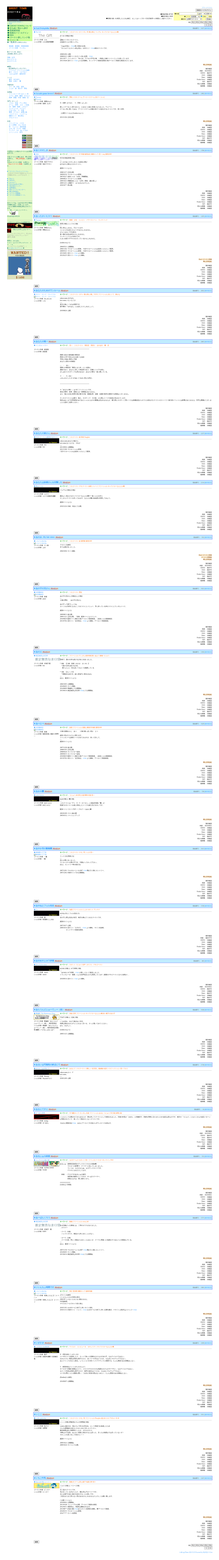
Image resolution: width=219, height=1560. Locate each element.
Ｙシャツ (15, 127)
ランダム (23, 48)
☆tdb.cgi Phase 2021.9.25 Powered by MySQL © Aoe (195, 1552)
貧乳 (22, 87)
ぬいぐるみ (24, 130)
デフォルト (12, 70)
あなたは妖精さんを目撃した (49, 482)
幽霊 (21, 96)
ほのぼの (16, 79)
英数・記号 (11, 57)
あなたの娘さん (43, 433)
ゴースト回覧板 (15, 193)
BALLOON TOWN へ (16, 22)
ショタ (11, 88)
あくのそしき (42, 150)
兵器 (22, 110)
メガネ (22, 123)
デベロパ (16, 112)
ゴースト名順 (13, 48)
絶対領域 (23, 127)
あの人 (39, 652)
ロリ (10, 87)
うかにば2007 (13, 74)
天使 (19, 97)
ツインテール (13, 123)
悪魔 (14, 97)
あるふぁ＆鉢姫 (43, 1156)
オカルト (27, 96)
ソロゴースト (13, 114)
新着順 (17, 46)
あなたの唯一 (42, 341)
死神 (10, 97)
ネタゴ (15, 72)
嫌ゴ (10, 72)
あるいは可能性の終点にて (48, 1064)
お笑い (15, 81)
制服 (24, 128)
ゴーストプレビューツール (19, 171)
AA (17, 130)
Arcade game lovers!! (45, 93)
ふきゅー (25, 107)
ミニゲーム (23, 114)
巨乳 (18, 87)
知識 (18, 107)
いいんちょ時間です (45, 1287)
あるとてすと (42, 1109)
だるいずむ (12, 110)
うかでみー (23, 72)
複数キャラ (12, 116)
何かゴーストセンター (17, 189)
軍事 (10, 112)
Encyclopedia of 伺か (16, 184)
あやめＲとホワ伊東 (45, 961)
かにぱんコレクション (15, 248)
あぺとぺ (40, 723)
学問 (16, 105)
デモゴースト (13, 118)
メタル (11, 103)
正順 (204, 16)
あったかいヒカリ (44, 216)
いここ (39, 1414)
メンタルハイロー (42, 345)
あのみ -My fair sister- (45, 537)
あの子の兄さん (43, 588)
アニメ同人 (23, 103)
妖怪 (16, 96)
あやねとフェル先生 (45, 906)
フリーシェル (21, 70)
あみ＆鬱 (40, 791)
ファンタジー (13, 94)
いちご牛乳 (41, 1478)
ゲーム (11, 105)
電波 (10, 81)
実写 (21, 132)
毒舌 (10, 79)
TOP (10, 24)
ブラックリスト (207, 7)
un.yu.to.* (13, 182)
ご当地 (26, 105)
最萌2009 (23, 74)
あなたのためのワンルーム (48, 290)
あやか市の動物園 (44, 848)
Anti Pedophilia (42, 28)
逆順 (210, 16)
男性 (25, 88)
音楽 (16, 103)
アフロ (18, 128)
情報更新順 (25, 46)
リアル (11, 96)
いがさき (40, 1343)
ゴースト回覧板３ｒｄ (17, 195)
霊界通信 (13, 188)
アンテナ (12, 130)
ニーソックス (13, 132)
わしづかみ (22, 125)
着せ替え (21, 116)
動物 (24, 97)
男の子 (20, 88)
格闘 (14, 107)
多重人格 (24, 112)
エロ (21, 105)
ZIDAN (12, 180)
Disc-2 (12, 179)
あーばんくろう (43, 1218)
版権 (27, 70)
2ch (10, 107)
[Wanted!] (19, 274)
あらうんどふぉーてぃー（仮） (50, 1009)
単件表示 (208, 28)
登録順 (11, 46)
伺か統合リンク (15, 186)
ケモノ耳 (12, 128)
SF (19, 94)
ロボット (24, 94)
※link (73, 46)
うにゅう (23, 108)
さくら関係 (12, 125)
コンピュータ (13, 108)
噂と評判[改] (14, 191)
